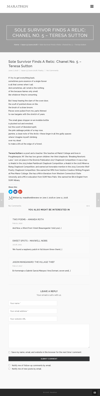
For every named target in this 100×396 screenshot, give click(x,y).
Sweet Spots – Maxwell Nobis (29, 241)
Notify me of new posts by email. (27, 369)
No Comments (52, 70)
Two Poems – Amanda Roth (28, 219)
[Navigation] (91, 6)
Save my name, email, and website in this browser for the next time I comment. (46, 352)
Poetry (40, 70)
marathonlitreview (31, 198)
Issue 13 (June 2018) (29, 45)
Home (16, 45)
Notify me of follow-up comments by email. (31, 365)
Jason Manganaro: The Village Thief (33, 262)
